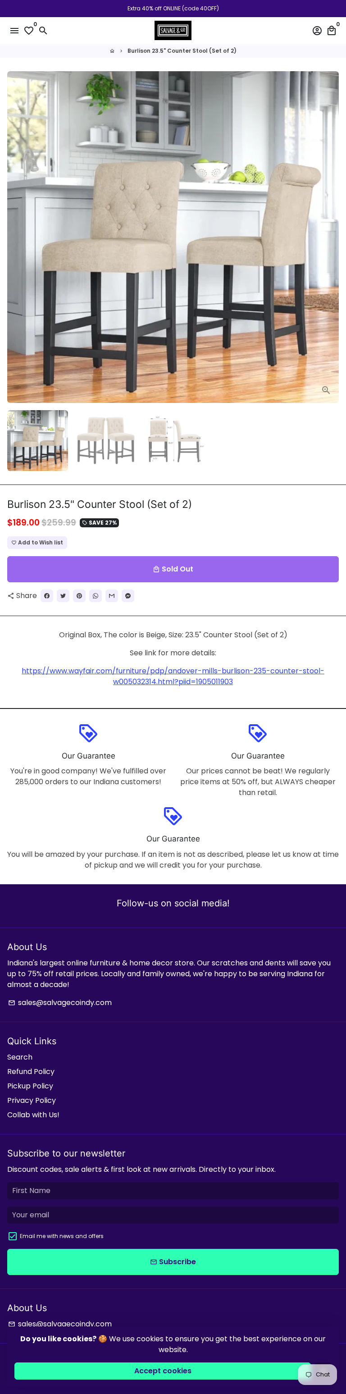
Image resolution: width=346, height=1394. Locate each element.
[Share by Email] (111, 596)
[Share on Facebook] (47, 596)
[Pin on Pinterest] (79, 596)
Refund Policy (31, 1071)
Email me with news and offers (62, 1236)
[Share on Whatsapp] (95, 596)
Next (330, 237)
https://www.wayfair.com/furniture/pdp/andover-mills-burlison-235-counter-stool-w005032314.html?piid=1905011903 (173, 676)
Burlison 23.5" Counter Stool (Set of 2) (182, 51)
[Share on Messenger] (128, 596)
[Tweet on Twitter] (63, 596)
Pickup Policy (30, 1086)
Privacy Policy (31, 1100)
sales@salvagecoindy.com (60, 1002)
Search (19, 1057)
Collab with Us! (33, 1115)
